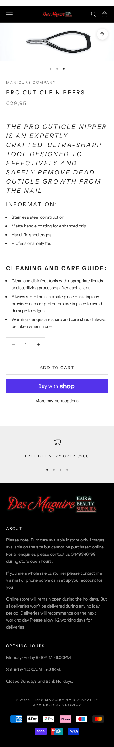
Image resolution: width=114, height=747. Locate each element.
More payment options (57, 400)
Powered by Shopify (57, 705)
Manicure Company (31, 82)
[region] (57, 449)
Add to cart (57, 367)
